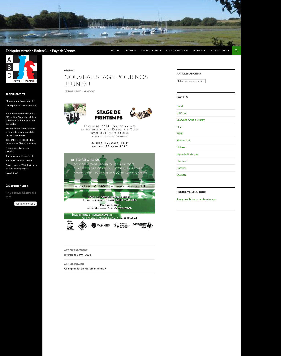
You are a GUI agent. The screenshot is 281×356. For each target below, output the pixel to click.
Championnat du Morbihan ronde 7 (85, 266)
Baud (180, 106)
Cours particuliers (177, 50)
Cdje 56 (181, 112)
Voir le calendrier (24, 203)
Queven (181, 174)
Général (69, 70)
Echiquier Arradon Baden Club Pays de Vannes (41, 51)
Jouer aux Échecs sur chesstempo (196, 199)
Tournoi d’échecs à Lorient (19, 160)
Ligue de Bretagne (187, 154)
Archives (198, 50)
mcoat (91, 91)
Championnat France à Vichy (20, 101)
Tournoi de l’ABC (150, 50)
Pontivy (181, 167)
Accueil (115, 50)
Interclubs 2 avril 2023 (77, 252)
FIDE (180, 133)
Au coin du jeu (218, 50)
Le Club (129, 50)
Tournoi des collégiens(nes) (19, 156)
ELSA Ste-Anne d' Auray (191, 119)
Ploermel (182, 161)
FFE (179, 126)
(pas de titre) (12, 173)
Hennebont (183, 140)
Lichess (181, 147)
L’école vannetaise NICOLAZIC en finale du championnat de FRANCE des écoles (21, 132)
